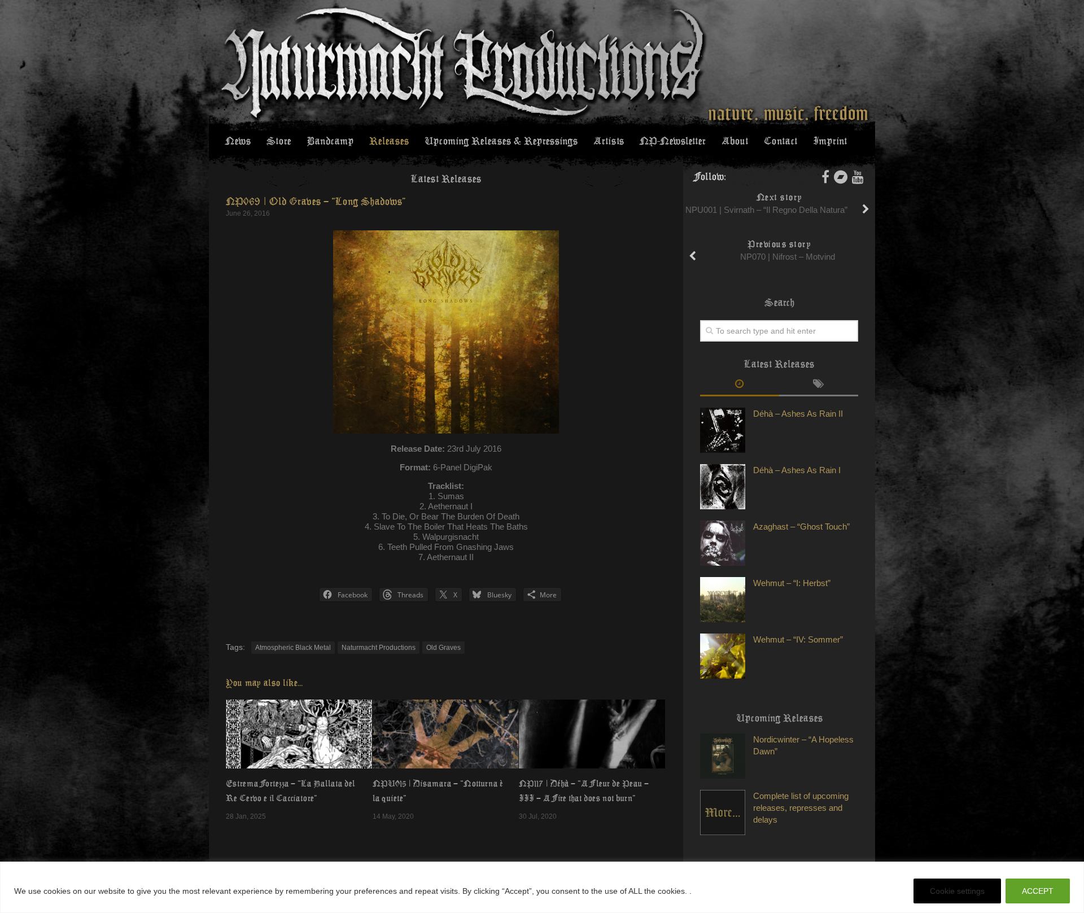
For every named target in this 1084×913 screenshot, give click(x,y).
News (238, 141)
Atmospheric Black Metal (293, 648)
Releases (389, 141)
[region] (542, 887)
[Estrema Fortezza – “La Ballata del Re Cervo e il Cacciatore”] (299, 734)
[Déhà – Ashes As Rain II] (722, 430)
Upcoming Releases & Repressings (501, 141)
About (735, 141)
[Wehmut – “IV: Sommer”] (722, 656)
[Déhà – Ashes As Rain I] (722, 486)
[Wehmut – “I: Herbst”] (722, 599)
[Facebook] (825, 177)
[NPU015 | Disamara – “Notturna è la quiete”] (446, 734)
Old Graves (443, 648)
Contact (780, 141)
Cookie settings (957, 890)
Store (278, 141)
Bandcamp (330, 141)
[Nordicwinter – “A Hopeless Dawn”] (722, 756)
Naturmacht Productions (379, 648)
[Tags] (818, 385)
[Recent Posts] (739, 385)
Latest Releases (446, 179)
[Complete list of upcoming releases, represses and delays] (722, 812)
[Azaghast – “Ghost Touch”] (722, 543)
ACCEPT (1038, 890)
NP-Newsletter (673, 141)
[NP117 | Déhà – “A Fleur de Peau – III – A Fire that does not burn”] (592, 734)
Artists (608, 141)
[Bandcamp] (840, 177)
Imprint (830, 141)
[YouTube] (858, 177)
